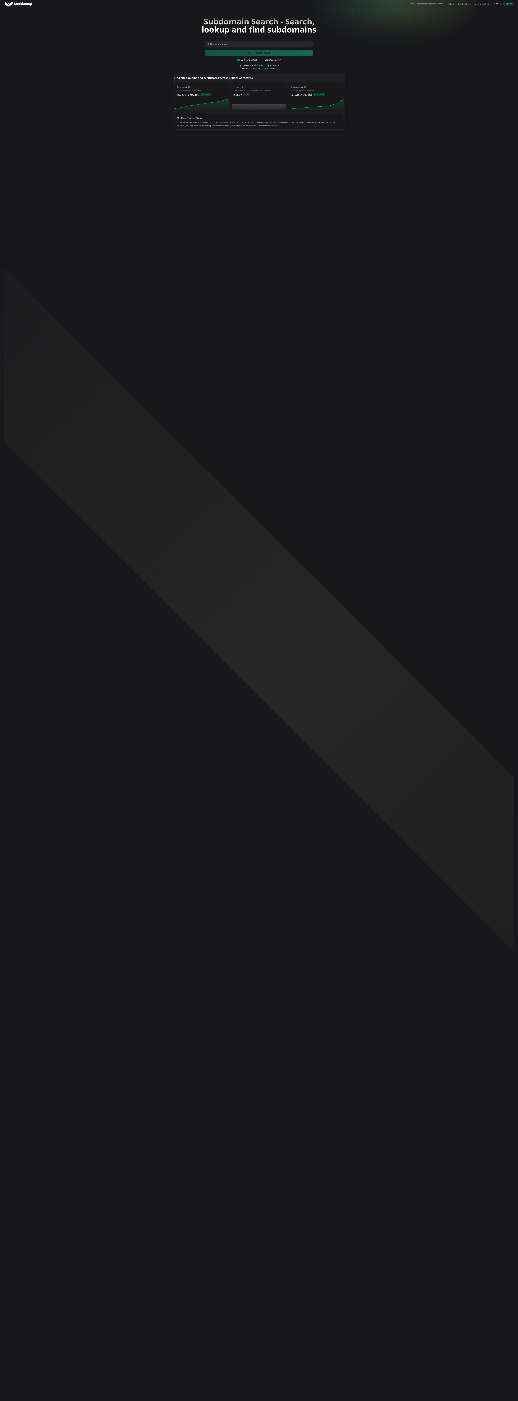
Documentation (482, 4)
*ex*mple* (256, 68)
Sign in (497, 3)
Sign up (508, 3)
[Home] (18, 4)
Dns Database (464, 4)
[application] (201, 104)
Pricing (450, 4)
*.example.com (269, 68)
